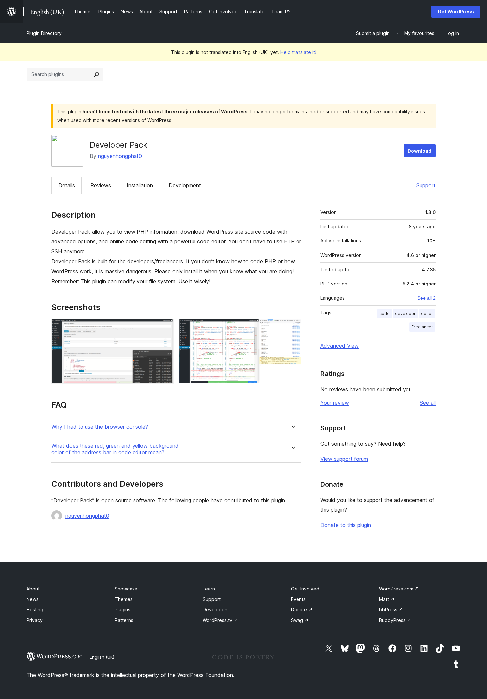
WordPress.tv (220, 620)
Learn (209, 588)
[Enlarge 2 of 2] (292, 328)
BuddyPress (395, 620)
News (33, 599)
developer (405, 313)
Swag (300, 620)
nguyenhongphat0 (120, 156)
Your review (334, 402)
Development (185, 185)
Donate (302, 609)
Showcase (126, 588)
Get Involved (305, 588)
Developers (216, 609)
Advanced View (339, 345)
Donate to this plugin (345, 525)
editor (427, 313)
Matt (387, 599)
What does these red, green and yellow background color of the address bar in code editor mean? (115, 449)
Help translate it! (298, 52)
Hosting (35, 609)
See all (428, 402)
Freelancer (422, 326)
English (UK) (102, 657)
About (33, 588)
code (384, 313)
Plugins (122, 609)
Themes (124, 599)
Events (298, 599)
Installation (140, 185)
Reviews (100, 185)
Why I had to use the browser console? (99, 427)
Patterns (124, 620)
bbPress (391, 609)
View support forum (344, 459)
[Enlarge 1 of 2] (164, 328)
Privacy (35, 620)
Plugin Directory (44, 33)
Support (426, 185)
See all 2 (426, 298)
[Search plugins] (96, 74)
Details (66, 185)
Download (419, 150)
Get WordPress (456, 11)
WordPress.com (399, 588)
